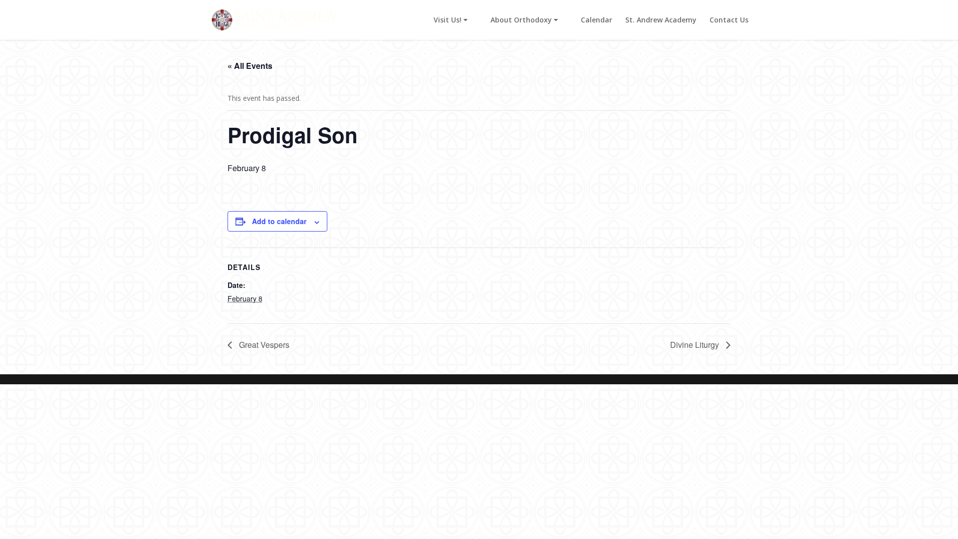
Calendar (596, 20)
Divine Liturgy (695, 344)
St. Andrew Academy (661, 20)
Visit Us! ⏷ (451, 20)
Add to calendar (279, 221)
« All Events (250, 65)
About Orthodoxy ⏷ (524, 20)
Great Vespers (263, 344)
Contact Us (729, 20)
